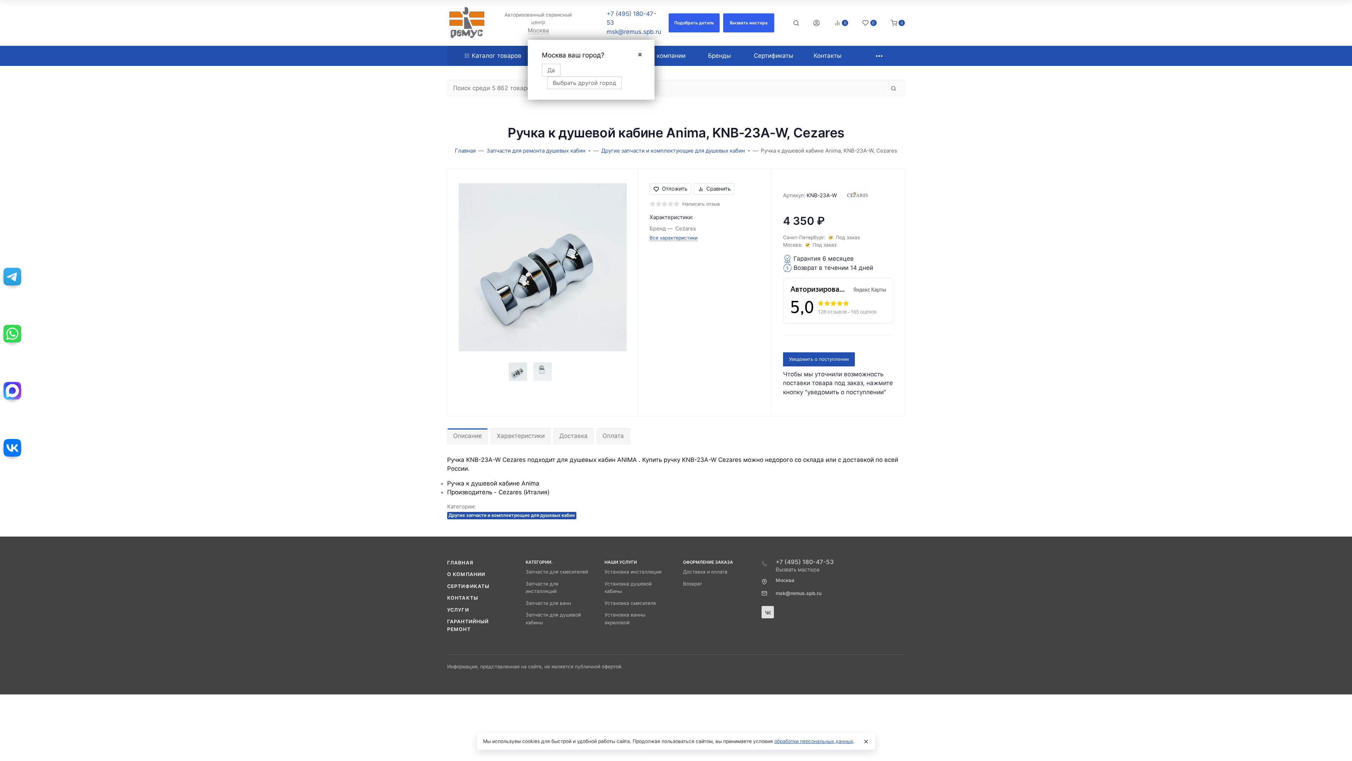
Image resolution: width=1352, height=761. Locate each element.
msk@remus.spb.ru (634, 31)
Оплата (613, 435)
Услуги (458, 610)
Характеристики (521, 435)
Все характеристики (673, 238)
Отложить (674, 188)
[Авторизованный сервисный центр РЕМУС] (467, 23)
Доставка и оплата (705, 572)
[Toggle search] (796, 23)
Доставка (573, 435)
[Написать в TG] (12, 276)
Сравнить (718, 188)
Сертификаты (468, 586)
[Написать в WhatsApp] (12, 333)
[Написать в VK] (12, 448)
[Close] (866, 742)
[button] (694, 22)
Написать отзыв (701, 204)
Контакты (462, 598)
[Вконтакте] (768, 612)
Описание (467, 435)
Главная (460, 562)
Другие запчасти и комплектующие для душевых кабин (512, 515)
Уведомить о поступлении (819, 359)
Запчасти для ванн (548, 603)
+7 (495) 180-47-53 (805, 561)
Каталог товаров (496, 55)
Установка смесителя (630, 603)
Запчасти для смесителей (557, 572)
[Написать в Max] (12, 391)
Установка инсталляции (633, 572)
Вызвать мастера (797, 569)
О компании (466, 574)
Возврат (692, 584)
